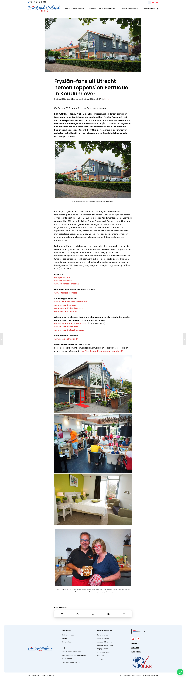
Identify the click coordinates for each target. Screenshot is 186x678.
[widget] (142, 662)
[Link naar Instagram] (133, 639)
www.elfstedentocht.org (65, 292)
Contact (100, 659)
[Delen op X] (77, 613)
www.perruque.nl (62, 277)
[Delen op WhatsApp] (93, 613)
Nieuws (106, 99)
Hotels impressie (103, 638)
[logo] (44, 8)
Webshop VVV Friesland (71, 662)
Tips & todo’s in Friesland (71, 652)
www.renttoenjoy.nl (63, 280)
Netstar (155, 675)
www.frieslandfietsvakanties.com (70, 308)
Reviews (135, 647)
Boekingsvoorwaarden (105, 645)
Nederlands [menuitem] (140, 631)
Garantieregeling (103, 652)
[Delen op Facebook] (62, 613)
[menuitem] (72, 8)
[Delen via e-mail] (124, 613)
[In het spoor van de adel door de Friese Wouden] (184, 339)
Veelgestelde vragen (104, 642)
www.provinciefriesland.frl (66, 339)
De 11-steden (67, 659)
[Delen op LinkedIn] (108, 613)
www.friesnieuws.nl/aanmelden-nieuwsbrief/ (101, 351)
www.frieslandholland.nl (65, 311)
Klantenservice (102, 635)
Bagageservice (102, 649)
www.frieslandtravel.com (66, 305)
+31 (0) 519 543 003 (38, 2)
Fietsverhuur (67, 642)
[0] (157, 9)
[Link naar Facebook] (138, 639)
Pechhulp (100, 656)
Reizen (64, 638)
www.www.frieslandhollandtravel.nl (71, 301)
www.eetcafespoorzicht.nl (66, 283)
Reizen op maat (68, 635)
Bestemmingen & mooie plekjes (74, 655)
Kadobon (136, 651)
